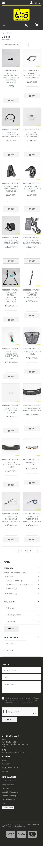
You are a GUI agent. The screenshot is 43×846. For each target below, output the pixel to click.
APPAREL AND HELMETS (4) (14, 573)
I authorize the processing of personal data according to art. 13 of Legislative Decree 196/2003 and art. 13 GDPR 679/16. (22, 700)
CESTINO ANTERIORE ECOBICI (32, 352)
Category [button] (8, 568)
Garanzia (5, 788)
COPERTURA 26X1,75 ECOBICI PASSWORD (32, 409)
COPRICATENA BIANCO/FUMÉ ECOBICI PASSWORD (11, 518)
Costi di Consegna (8, 799)
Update (11, 628)
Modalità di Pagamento (10, 792)
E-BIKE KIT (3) (11, 588)
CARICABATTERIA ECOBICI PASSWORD (32, 241)
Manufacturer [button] (11, 637)
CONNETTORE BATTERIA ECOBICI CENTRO (11, 410)
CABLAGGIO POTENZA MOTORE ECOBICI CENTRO (32, 75)
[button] (37, 25)
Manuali (5, 771)
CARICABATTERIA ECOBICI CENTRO (11, 241)
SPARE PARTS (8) (10, 594)
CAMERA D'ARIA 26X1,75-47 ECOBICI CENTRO (32, 188)
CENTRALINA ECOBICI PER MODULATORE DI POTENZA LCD (11, 354)
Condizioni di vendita (9, 781)
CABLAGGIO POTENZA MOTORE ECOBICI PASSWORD (11, 134)
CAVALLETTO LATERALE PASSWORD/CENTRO (32, 295)
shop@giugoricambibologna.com (13, 752)
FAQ (3, 803)
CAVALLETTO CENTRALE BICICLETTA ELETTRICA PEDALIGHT (11, 297)
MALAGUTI (10, 650)
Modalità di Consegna (10, 796)
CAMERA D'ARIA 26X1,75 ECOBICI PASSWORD (11, 188)
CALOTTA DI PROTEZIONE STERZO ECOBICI (32, 134)
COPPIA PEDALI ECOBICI (32, 463)
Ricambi (4, 760)
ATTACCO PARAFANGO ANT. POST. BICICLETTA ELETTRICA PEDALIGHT (11, 77)
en (39, 3)
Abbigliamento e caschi (10, 768)
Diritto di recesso (8, 785)
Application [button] (9, 602)
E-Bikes (9, 33)
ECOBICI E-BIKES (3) (14, 581)
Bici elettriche (6, 764)
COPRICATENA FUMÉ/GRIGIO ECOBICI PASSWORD (32, 518)
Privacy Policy (8, 807)
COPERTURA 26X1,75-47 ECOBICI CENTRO (11, 464)
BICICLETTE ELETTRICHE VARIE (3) (19, 585)
